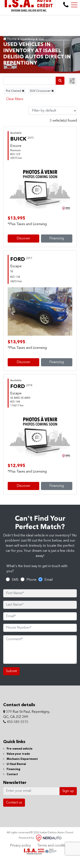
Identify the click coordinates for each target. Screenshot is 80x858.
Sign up (68, 791)
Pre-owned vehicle (19, 748)
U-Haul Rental (16, 764)
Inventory (27, 39)
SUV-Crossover (40, 90)
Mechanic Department (22, 759)
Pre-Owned (14, 90)
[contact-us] (65, 5)
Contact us (14, 802)
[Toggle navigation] (74, 5)
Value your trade (18, 754)
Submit (11, 671)
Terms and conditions (53, 845)
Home (11, 39)
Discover (23, 238)
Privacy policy (20, 845)
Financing (56, 238)
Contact (12, 774)
